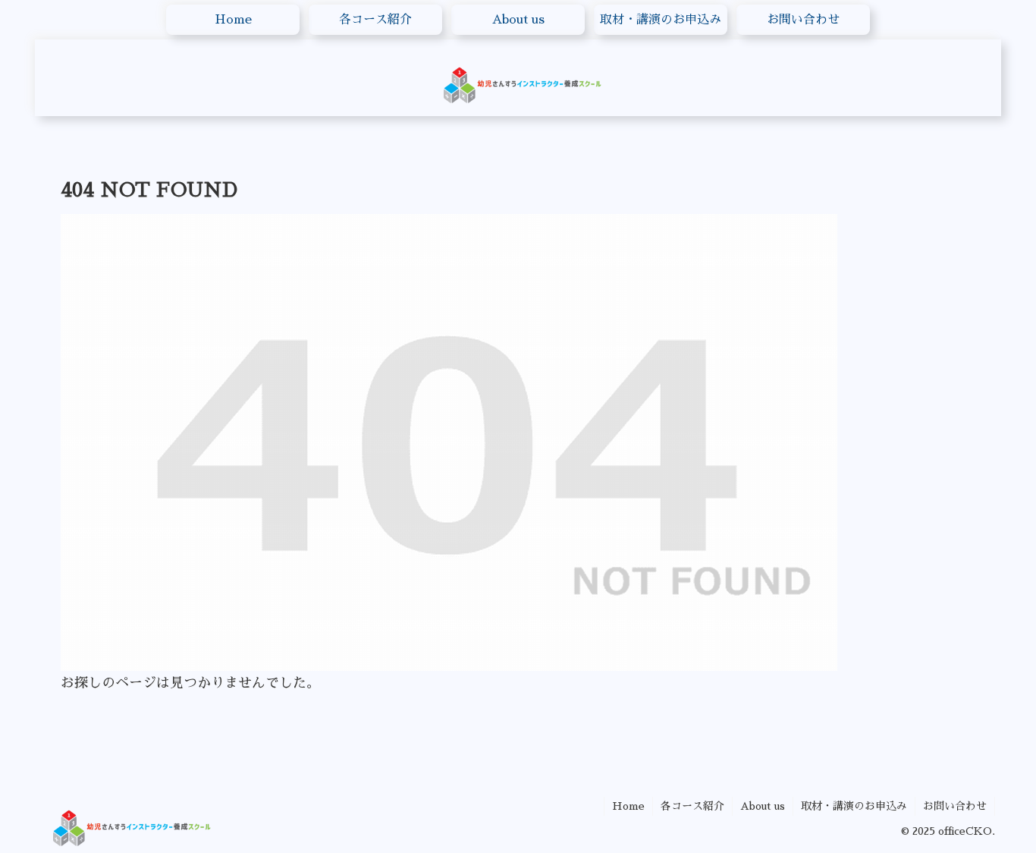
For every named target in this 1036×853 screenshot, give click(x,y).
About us (762, 806)
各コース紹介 (692, 806)
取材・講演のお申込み (854, 806)
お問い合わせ (955, 806)
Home (628, 806)
